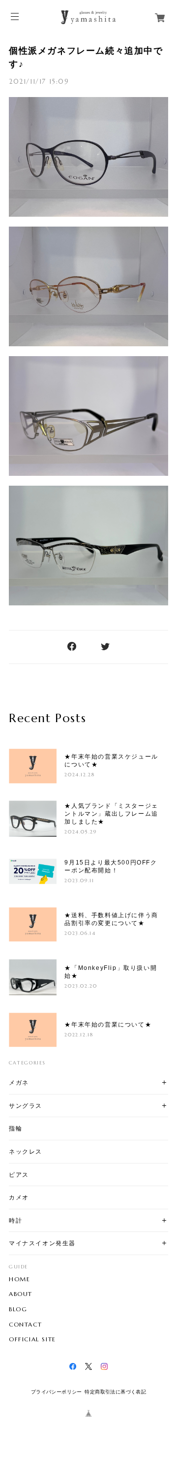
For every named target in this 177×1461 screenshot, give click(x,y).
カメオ (19, 1197)
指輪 (15, 1128)
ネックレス (25, 1151)
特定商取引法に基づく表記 (115, 1392)
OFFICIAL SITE (32, 1339)
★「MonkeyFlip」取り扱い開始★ (110, 971)
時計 (15, 1220)
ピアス (19, 1174)
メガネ (19, 1082)
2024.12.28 (79, 774)
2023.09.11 (79, 880)
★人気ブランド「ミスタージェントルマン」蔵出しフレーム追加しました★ (111, 813)
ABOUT (20, 1294)
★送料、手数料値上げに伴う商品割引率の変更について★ (111, 919)
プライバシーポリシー (56, 1392)
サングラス (25, 1105)
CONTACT (25, 1324)
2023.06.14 (79, 933)
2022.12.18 (78, 1034)
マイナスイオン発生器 (42, 1243)
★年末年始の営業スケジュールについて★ (111, 760)
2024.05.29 (80, 832)
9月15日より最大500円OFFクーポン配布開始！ (110, 866)
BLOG (18, 1309)
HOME (19, 1279)
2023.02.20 (80, 986)
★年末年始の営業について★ (107, 1024)
